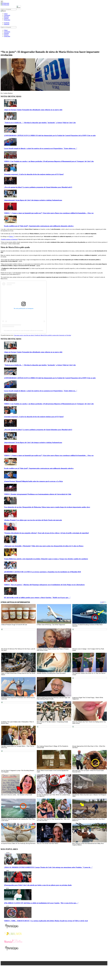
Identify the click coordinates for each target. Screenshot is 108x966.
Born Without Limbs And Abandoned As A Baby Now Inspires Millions (88, 844)
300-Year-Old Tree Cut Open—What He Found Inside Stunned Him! (88, 771)
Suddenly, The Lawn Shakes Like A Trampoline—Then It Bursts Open (17, 722)
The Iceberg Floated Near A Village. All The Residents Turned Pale (52, 746)
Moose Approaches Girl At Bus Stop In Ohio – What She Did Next (88, 746)
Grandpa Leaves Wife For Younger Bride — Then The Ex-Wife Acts (17, 746)
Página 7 (11, 236)
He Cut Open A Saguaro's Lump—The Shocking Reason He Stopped (17, 771)
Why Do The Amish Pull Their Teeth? (47, 843)
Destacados (7, 20)
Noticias (6, 18)
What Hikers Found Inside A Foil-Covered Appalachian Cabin (53, 771)
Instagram (6, 24)
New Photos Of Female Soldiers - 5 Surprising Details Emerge (52, 722)
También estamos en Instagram (9, 239)
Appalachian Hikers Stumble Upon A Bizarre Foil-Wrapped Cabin (89, 795)
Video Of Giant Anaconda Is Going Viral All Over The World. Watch (18, 673)
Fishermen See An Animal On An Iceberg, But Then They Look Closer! (18, 819)
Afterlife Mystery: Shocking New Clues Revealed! (51, 673)
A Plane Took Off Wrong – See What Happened (51, 624)
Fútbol (6, 13)
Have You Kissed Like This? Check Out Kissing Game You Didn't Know (89, 722)
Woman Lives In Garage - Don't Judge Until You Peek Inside (88, 649)
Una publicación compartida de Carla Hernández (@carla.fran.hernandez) (23, 330)
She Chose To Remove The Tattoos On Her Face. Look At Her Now (18, 649)
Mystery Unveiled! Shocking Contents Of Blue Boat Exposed (87, 625)
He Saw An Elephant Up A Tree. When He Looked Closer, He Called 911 (53, 795)
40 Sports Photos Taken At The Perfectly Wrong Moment (18, 843)
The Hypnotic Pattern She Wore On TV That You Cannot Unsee (88, 673)
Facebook (6, 22)
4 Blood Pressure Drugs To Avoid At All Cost (14, 624)
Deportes (6, 17)
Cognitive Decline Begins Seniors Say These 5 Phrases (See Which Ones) (53, 649)
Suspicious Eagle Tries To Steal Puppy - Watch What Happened (87, 698)
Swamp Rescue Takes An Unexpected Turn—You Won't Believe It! (88, 819)
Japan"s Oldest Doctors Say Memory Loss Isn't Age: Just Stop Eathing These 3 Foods (53, 698)
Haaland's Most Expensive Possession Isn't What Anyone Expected (18, 698)
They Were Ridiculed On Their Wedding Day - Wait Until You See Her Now (53, 819)
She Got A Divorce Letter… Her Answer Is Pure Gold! (16, 795)
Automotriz (7, 15)
